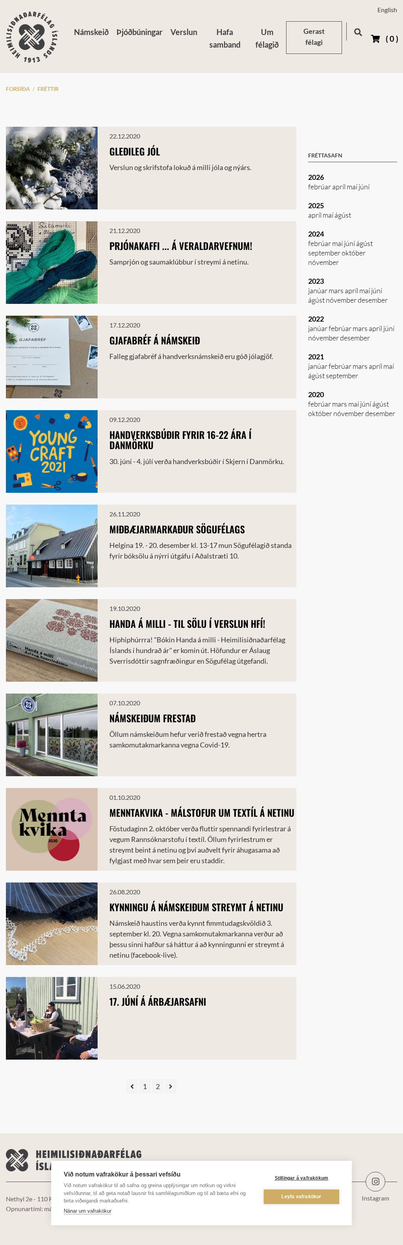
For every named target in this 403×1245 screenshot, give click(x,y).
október (354, 252)
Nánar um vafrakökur (87, 1211)
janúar (318, 290)
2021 (316, 356)
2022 (316, 318)
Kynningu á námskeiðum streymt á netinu (196, 907)
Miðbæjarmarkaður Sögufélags (177, 529)
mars (337, 290)
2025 (316, 205)
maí (353, 186)
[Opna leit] (358, 31)
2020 (316, 394)
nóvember (323, 262)
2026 (316, 177)
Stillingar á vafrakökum (302, 1178)
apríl (339, 186)
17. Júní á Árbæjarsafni (157, 1001)
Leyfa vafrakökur (301, 1196)
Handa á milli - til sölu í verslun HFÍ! (187, 623)
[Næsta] (170, 1086)
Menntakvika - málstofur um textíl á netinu (201, 812)
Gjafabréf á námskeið (154, 340)
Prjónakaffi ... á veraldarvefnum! (180, 246)
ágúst (343, 215)
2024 (316, 233)
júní (364, 186)
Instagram (375, 1181)
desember (373, 300)
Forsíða (18, 88)
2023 (316, 281)
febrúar (320, 186)
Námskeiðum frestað (152, 718)
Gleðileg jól (134, 151)
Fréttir (48, 88)
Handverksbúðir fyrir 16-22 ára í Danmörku (180, 439)
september (325, 252)
